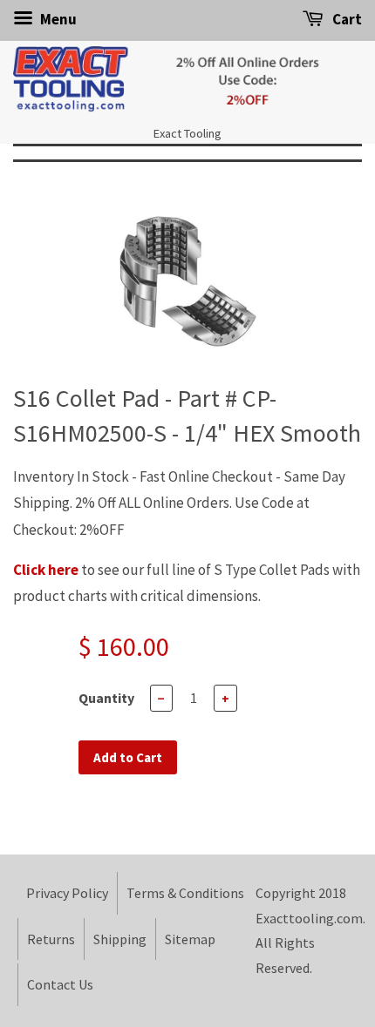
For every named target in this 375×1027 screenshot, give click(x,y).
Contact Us (60, 984)
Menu (57, 19)
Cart (346, 19)
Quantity (106, 697)
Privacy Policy (67, 893)
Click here (45, 569)
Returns (51, 939)
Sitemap (190, 939)
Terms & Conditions (185, 893)
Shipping (120, 939)
